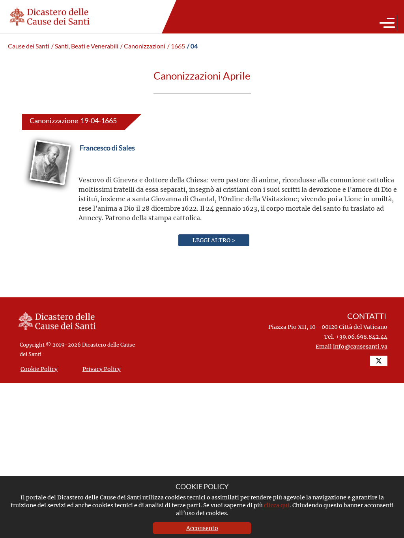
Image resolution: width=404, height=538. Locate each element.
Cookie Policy (39, 369)
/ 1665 (176, 46)
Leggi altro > (214, 240)
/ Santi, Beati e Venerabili (84, 46)
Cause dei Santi (28, 46)
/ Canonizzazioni (142, 46)
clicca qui (277, 505)
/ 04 (192, 46)
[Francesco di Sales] (107, 166)
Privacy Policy (101, 369)
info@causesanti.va (360, 346)
